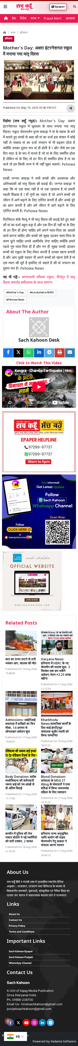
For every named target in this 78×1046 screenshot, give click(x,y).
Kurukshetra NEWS (42, 292)
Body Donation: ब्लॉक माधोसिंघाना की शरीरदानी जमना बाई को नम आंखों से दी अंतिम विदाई (20, 783)
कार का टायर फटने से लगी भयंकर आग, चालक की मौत (20, 661)
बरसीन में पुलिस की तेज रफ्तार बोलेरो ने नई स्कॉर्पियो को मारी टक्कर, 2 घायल (21, 838)
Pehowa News (16, 300)
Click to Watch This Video (39, 363)
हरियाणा (24, 33)
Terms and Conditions (21, 931)
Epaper (59, 7)
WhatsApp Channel (20, 962)
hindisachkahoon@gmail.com (41, 1004)
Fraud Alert (52, 18)
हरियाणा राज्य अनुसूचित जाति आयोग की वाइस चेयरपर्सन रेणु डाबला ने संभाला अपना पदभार (54, 840)
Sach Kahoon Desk (39, 341)
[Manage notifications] (8, 1021)
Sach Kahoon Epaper (21, 951)
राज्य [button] (33, 18)
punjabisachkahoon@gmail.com (29, 1009)
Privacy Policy (17, 925)
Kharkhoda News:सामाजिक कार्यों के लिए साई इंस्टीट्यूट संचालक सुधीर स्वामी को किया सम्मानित (56, 728)
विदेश (23, 18)
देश (14, 18)
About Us (14, 914)
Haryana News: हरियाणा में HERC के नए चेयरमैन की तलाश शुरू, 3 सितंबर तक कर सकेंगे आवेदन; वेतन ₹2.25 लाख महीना (56, 669)
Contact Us (15, 919)
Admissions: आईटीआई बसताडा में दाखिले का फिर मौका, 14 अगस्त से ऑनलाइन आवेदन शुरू (20, 726)
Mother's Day (16, 292)
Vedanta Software (63, 1042)
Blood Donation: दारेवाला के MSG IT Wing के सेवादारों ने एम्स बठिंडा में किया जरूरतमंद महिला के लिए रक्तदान (55, 785)
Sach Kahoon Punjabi (21, 957)
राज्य (13, 33)
